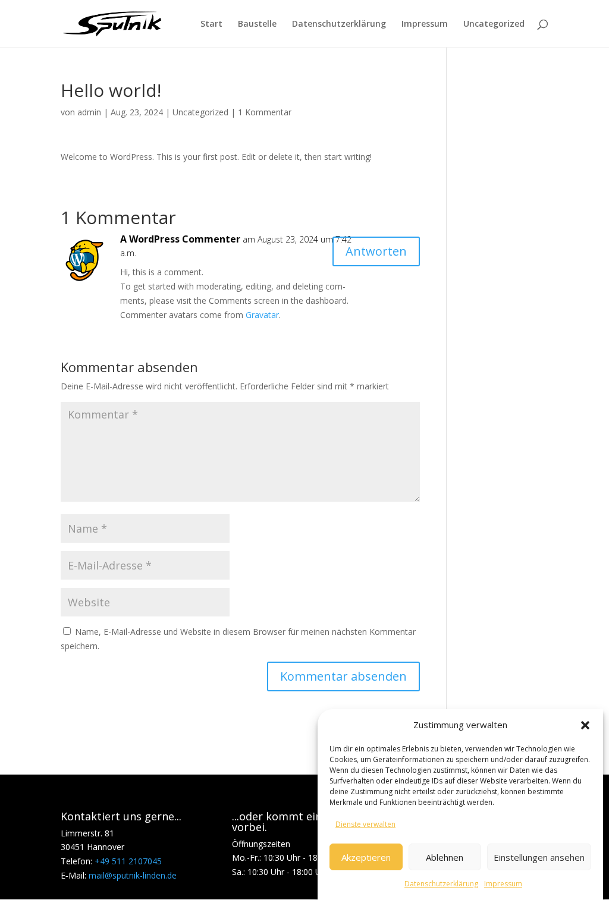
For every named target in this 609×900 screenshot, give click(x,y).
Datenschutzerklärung (441, 884)
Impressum (503, 884)
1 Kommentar (264, 112)
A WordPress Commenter (180, 239)
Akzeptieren (366, 857)
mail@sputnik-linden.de (133, 875)
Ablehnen (444, 857)
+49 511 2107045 (128, 861)
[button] (585, 725)
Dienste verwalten (365, 824)
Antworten (376, 251)
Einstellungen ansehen (539, 857)
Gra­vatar (262, 314)
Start (211, 24)
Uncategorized (494, 24)
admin (89, 112)
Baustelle (257, 24)
